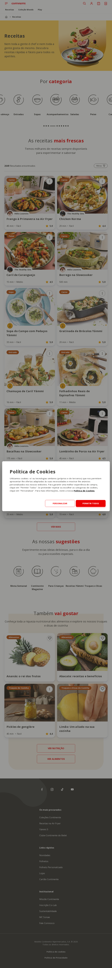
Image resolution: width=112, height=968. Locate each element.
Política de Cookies (84, 490)
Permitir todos (90, 503)
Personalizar (60, 503)
